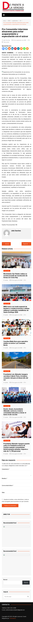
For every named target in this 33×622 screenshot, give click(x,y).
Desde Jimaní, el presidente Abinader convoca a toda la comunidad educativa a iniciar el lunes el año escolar (14, 411)
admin (6, 280)
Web (3, 492)
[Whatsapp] (24, 48)
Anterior (7, 244)
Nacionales (6, 42)
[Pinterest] (15, 48)
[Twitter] (6, 48)
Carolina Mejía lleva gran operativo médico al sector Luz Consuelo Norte (15, 343)
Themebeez (12, 618)
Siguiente (25, 244)
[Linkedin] (12, 48)
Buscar (5, 579)
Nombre (4, 478)
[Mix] (21, 48)
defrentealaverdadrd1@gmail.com (15, 610)
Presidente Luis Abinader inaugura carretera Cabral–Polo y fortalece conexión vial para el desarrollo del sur (15, 377)
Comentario (5, 469)
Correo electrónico (7, 485)
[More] (27, 48)
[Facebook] (3, 48)
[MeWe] (18, 48)
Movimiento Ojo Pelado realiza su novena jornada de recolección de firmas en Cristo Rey (15, 275)
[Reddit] (9, 48)
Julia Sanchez (6, 40)
